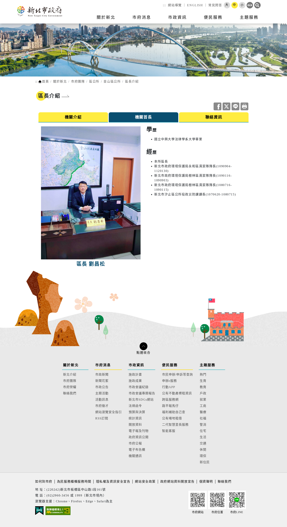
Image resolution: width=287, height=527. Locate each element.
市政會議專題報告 (142, 393)
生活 (203, 437)
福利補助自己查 (173, 412)
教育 (203, 387)
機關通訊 (135, 456)
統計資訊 (135, 418)
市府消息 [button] (141, 17)
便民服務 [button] (213, 17)
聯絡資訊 (213, 117)
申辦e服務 (169, 380)
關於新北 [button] (106, 17)
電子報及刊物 (139, 431)
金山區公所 (112, 81)
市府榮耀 (69, 387)
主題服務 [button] (249, 17)
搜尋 (257, 5)
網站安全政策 (145, 481)
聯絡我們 (69, 393)
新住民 (205, 462)
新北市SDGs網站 (141, 399)
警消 (203, 424)
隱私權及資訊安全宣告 (113, 481)
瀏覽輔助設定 (250, 5)
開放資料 (135, 424)
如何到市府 (44, 481)
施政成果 (135, 380)
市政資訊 (136, 365)
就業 (203, 399)
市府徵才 (102, 405)
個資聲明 (206, 481)
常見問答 (215, 5)
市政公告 (102, 387)
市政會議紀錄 (139, 387)
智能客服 (168, 431)
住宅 (203, 431)
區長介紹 (132, 81)
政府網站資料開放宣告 (177, 481)
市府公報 (135, 443)
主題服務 (207, 365)
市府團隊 (78, 81)
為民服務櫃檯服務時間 (74, 481)
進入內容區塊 (10, 2)
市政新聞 (102, 374)
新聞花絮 (102, 380)
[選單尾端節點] (277, 19)
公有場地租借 (172, 418)
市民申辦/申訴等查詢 (177, 374)
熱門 (203, 374)
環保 (203, 456)
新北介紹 (69, 374)
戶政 (203, 393)
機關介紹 (73, 117)
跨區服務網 (170, 399)
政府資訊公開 (139, 437)
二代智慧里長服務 (175, 424)
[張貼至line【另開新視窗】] (235, 106)
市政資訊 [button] (177, 17)
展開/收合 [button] (143, 346)
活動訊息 (102, 399)
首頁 (45, 81)
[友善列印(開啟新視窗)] (244, 106)
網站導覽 (175, 5)
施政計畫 (135, 374)
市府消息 (103, 365)
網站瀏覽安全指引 (108, 412)
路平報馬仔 (170, 405)
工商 (203, 405)
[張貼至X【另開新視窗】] (226, 106)
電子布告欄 (137, 449)
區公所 (94, 81)
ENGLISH (195, 5)
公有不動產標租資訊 (177, 393)
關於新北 (60, 81)
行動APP (168, 387)
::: (164, 5)
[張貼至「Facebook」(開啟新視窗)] (217, 106)
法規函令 (135, 405)
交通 (203, 443)
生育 (203, 380)
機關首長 (143, 117)
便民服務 (170, 365)
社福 (203, 418)
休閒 (203, 449)
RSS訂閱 (101, 418)
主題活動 (102, 393)
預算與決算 (137, 412)
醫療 (203, 412)
